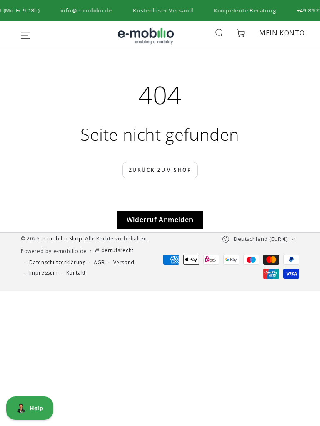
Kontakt (76, 273)
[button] (219, 33)
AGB (99, 262)
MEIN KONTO (282, 33)
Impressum (43, 273)
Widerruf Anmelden (160, 219)
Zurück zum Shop (160, 169)
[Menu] (25, 36)
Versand (124, 262)
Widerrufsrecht (114, 250)
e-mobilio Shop (62, 238)
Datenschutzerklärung (57, 262)
